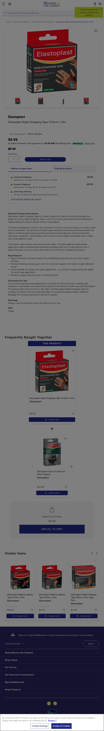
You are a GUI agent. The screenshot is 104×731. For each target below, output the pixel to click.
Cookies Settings (40, 726)
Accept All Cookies (61, 726)
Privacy (51, 721)
